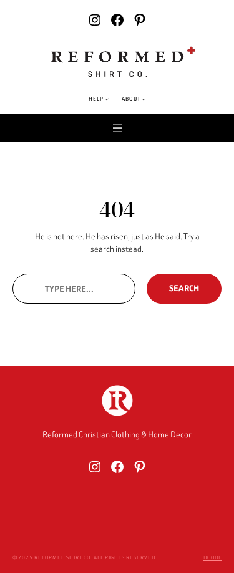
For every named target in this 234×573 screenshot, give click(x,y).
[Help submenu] (107, 99)
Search (184, 288)
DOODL (212, 557)
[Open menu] (117, 128)
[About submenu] (143, 99)
